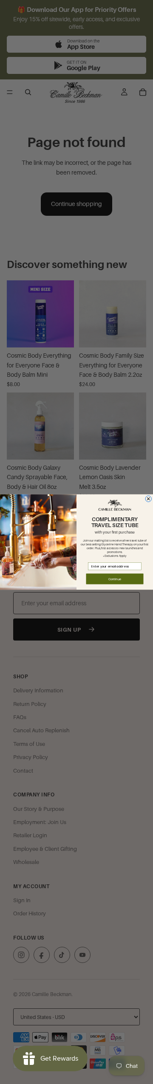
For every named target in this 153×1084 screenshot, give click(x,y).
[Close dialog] (148, 499)
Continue (114, 579)
